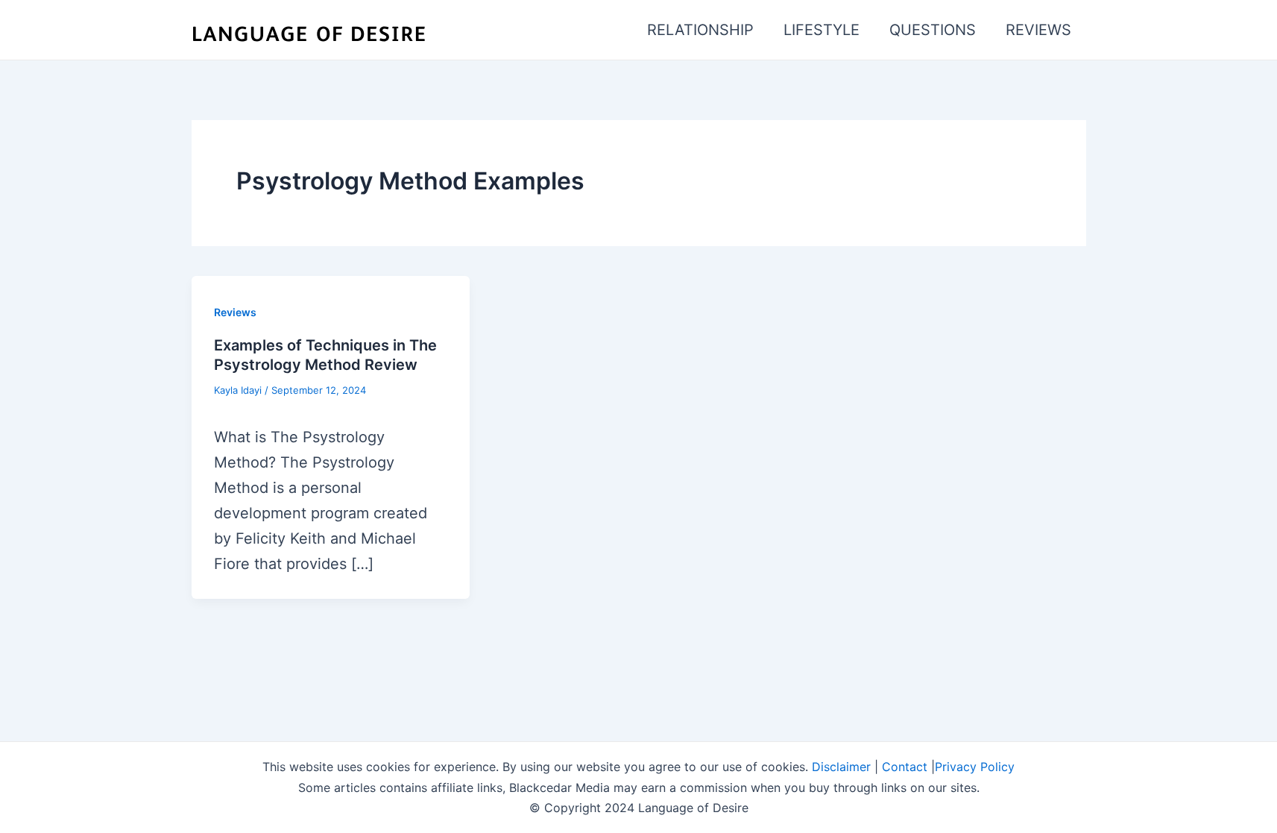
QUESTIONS (932, 30)
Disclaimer (841, 766)
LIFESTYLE (821, 30)
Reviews (235, 312)
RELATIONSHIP (700, 30)
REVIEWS (1038, 30)
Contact (904, 766)
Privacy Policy (975, 766)
